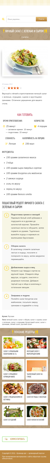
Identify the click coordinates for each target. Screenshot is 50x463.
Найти (41, 19)
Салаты (25, 37)
